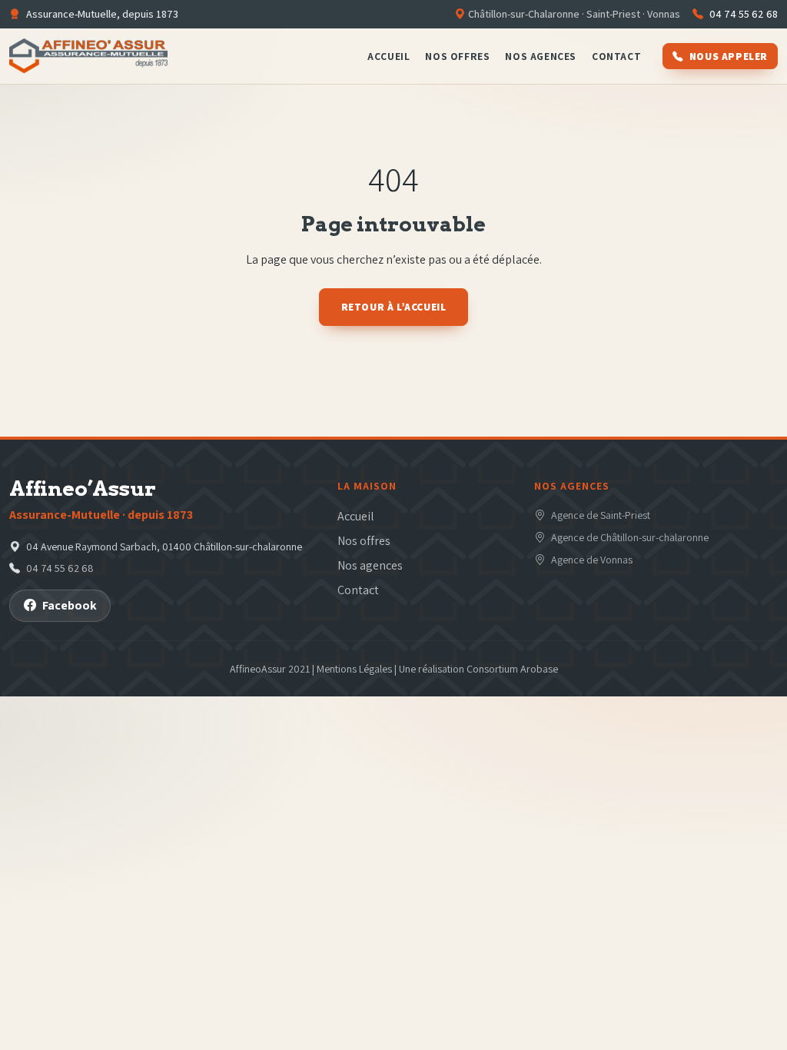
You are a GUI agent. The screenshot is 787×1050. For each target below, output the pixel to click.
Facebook (69, 605)
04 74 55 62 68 (743, 14)
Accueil (388, 56)
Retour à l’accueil (394, 307)
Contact (616, 56)
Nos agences (540, 56)
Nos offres (457, 56)
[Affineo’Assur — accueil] (88, 56)
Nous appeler (728, 56)
